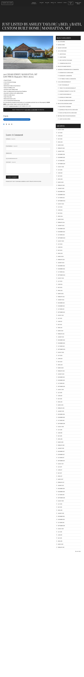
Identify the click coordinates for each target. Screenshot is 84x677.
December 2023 (61, 228)
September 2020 (61, 349)
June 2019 (60, 395)
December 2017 (61, 451)
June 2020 (60, 358)
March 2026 (61, 145)
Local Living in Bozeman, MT (64, 82)
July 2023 (60, 244)
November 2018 (61, 417)
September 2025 (61, 163)
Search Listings (33, 3)
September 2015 (61, 525)
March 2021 (60, 330)
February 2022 (61, 296)
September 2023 (61, 238)
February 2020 (61, 371)
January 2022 (61, 299)
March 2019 (60, 405)
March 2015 (60, 544)
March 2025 (60, 182)
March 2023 (61, 256)
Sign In (70, 3)
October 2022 (61, 272)
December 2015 (61, 516)
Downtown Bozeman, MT (65, 94)
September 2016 (61, 497)
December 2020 (61, 340)
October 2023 (61, 234)
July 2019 (60, 392)
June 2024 (60, 210)
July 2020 (60, 355)
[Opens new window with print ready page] (11, 124)
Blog (65, 2)
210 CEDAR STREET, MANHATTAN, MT (20, 74)
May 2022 (60, 287)
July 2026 (60, 132)
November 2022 (61, 269)
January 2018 (61, 448)
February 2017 (61, 482)
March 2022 (60, 293)
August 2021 (61, 315)
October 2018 (61, 420)
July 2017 (60, 467)
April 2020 (60, 364)
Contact (59, 2)
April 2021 (60, 327)
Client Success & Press (64, 119)
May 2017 (60, 473)
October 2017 (61, 457)
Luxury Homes (62, 57)
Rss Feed (78, 551)
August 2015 (61, 528)
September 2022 (61, 275)
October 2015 (61, 522)
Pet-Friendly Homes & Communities (67, 78)
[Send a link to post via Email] (9, 124)
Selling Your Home (62, 48)
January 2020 (61, 374)
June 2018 (60, 432)
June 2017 (60, 470)
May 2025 (60, 176)
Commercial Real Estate (65, 63)
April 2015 (60, 541)
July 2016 (60, 504)
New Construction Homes (65, 60)
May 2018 (60, 436)
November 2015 (61, 519)
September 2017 (61, 460)
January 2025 (61, 188)
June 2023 (60, 247)
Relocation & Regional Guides (65, 103)
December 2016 (61, 488)
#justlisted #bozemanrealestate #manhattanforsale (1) (16, 119)
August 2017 (61, 463)
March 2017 (60, 479)
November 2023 (61, 231)
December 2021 (61, 303)
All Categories (61, 41)
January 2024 (61, 225)
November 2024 (61, 194)
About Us (53, 2)
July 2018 (60, 429)
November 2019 (61, 380)
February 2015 (61, 547)
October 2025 (61, 160)
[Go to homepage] (16, 3)
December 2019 (61, 377)
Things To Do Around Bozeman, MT (67, 88)
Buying (42, 2)
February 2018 (61, 445)
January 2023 (61, 262)
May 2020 (60, 361)
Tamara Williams (13, 106)
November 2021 (61, 306)
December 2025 (61, 154)
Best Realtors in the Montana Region (66, 116)
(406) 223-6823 (78, 3)
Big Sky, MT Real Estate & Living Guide (68, 112)
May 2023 (60, 250)
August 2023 (61, 241)
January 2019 (61, 411)
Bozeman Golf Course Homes (66, 72)
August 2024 (61, 204)
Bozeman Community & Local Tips (67, 91)
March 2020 (61, 368)
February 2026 (61, 148)
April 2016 (60, 510)
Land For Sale (62, 54)
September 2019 (61, 386)
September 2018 (61, 423)
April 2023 (60, 253)
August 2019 (61, 389)
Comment (11, 162)
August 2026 (61, 129)
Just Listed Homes (62, 51)
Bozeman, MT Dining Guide (65, 97)
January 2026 (61, 151)
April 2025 (60, 179)
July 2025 (60, 170)
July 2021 (60, 318)
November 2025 (61, 157)
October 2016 (61, 494)
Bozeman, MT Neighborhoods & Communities (68, 69)
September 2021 (61, 312)
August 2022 (61, 278)
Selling (47, 2)
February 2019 (61, 408)
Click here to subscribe (31, 110)
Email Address (11, 146)
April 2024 (60, 216)
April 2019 (60, 402)
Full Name (10, 139)
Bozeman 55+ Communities (65, 75)
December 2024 (61, 191)
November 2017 (61, 454)
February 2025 (61, 185)
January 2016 (61, 513)
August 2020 (61, 352)
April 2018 (60, 439)
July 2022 (60, 281)
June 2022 (60, 284)
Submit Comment (12, 177)
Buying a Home (61, 44)
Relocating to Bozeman (65, 106)
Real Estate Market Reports (64, 66)
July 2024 (60, 207)
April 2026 (60, 142)
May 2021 (60, 324)
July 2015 (60, 532)
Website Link (9, 153)
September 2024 (61, 200)
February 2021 (61, 333)
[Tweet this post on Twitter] (6, 124)
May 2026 (60, 139)
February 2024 (61, 222)
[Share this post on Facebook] (3, 124)
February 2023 (61, 259)
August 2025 (61, 166)
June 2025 (60, 173)
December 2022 (61, 265)
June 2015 (60, 535)
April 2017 (60, 476)
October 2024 (61, 197)
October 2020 (61, 346)
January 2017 (61, 485)
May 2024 (60, 213)
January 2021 (61, 337)
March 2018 (60, 442)
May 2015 (60, 538)
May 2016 (60, 507)
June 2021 (60, 321)
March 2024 (61, 219)
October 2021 (61, 309)
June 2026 (60, 135)
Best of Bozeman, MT (64, 85)
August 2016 (61, 501)
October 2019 (61, 383)
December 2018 (61, 414)
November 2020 (61, 343)
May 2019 (60, 398)
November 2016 (61, 491)
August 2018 (61, 426)
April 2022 (60, 290)
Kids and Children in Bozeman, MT (67, 100)
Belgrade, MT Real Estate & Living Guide (68, 109)
